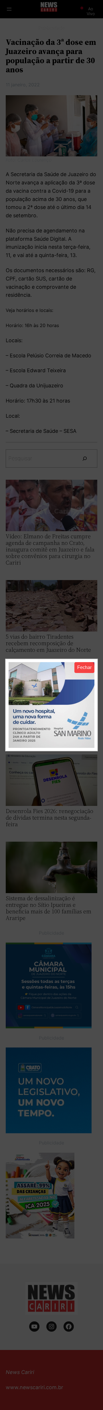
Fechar (84, 667)
